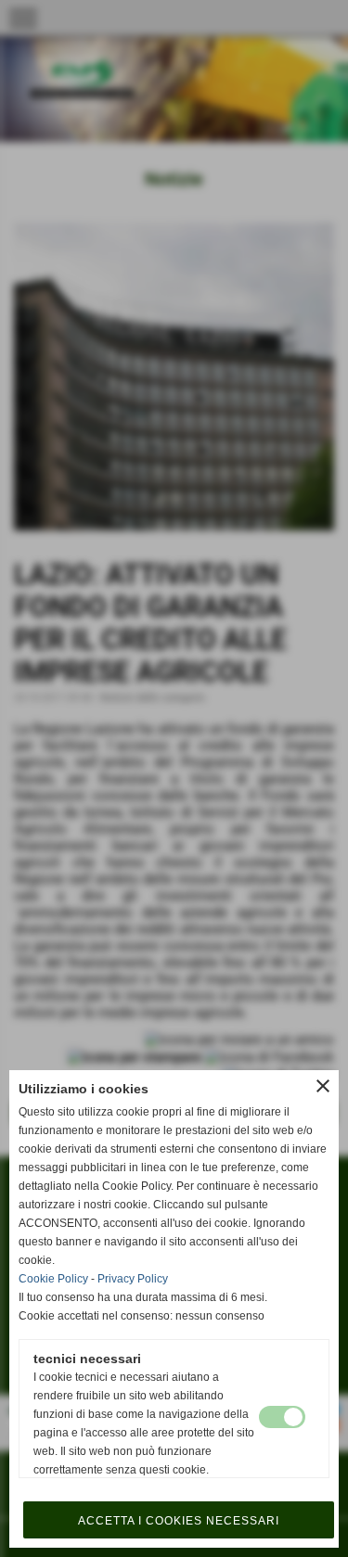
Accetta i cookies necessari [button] (178, 1520)
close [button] (323, 1086)
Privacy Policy (132, 1278)
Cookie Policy (53, 1278)
